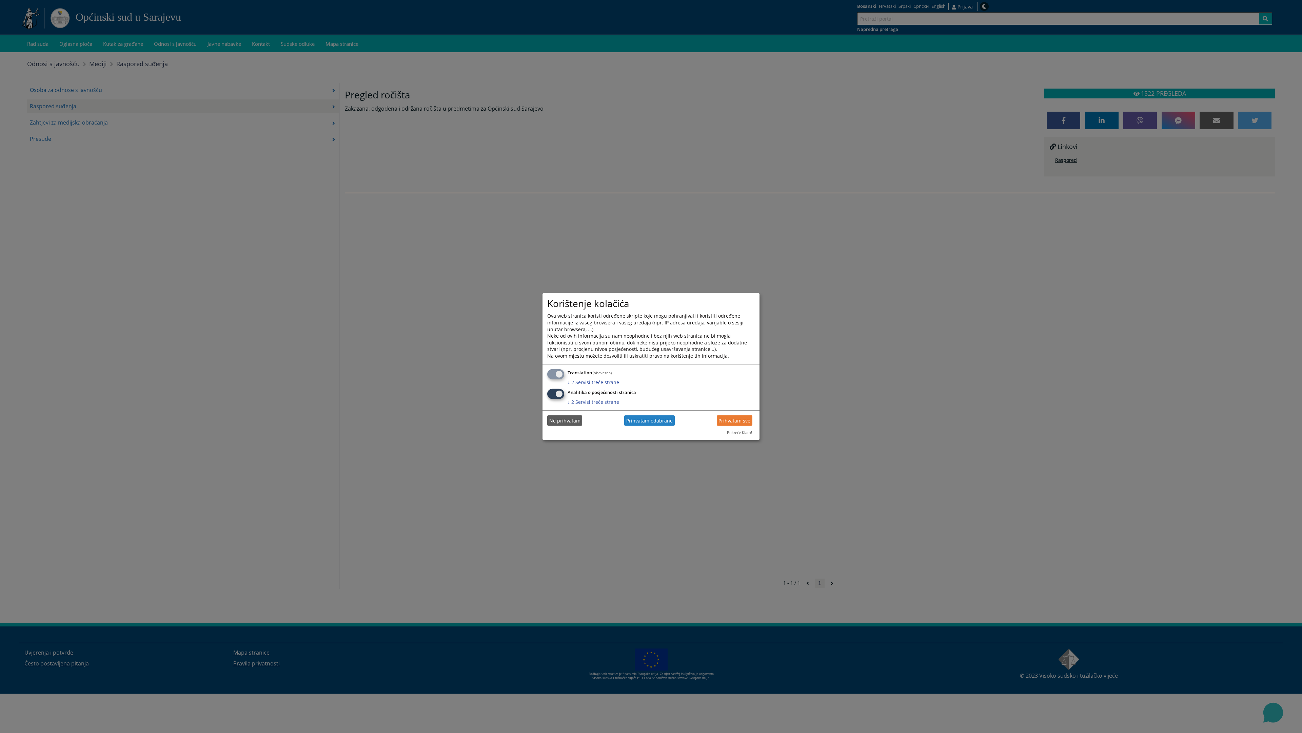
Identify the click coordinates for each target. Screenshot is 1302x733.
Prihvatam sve (734, 420)
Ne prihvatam (564, 420)
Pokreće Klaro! (739, 432)
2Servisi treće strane (593, 382)
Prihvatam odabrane (649, 420)
